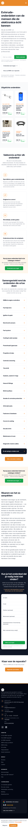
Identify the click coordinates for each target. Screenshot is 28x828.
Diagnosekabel (4, 749)
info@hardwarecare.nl (9, 707)
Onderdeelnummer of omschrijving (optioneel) (11, 623)
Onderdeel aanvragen (9, 66)
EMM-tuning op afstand (7, 742)
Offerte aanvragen (9, 642)
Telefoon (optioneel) (8, 610)
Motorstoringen (5, 772)
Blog (2, 762)
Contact (3, 764)
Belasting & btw (5, 794)
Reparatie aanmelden (13, 669)
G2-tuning (3, 747)
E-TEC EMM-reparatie (6, 735)
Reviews (3, 759)
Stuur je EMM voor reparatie (11, 70)
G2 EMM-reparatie (5, 740)
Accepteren (13, 825)
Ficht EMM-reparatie (6, 737)
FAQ (2, 777)
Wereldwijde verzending (7, 789)
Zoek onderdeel (20, 57)
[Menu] (25, 2)
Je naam (5, 597)
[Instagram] (2, 727)
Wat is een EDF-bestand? (7, 774)
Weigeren (4, 825)
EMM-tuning (4, 745)
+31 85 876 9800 (8, 711)
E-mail (4, 604)
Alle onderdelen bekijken (14, 459)
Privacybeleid (18, 822)
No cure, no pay (5, 787)
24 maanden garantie (6, 784)
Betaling (3, 791)
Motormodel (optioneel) (9, 616)
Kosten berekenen (5, 752)
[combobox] (7, 57)
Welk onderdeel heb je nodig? (10, 630)
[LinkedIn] (6, 727)
